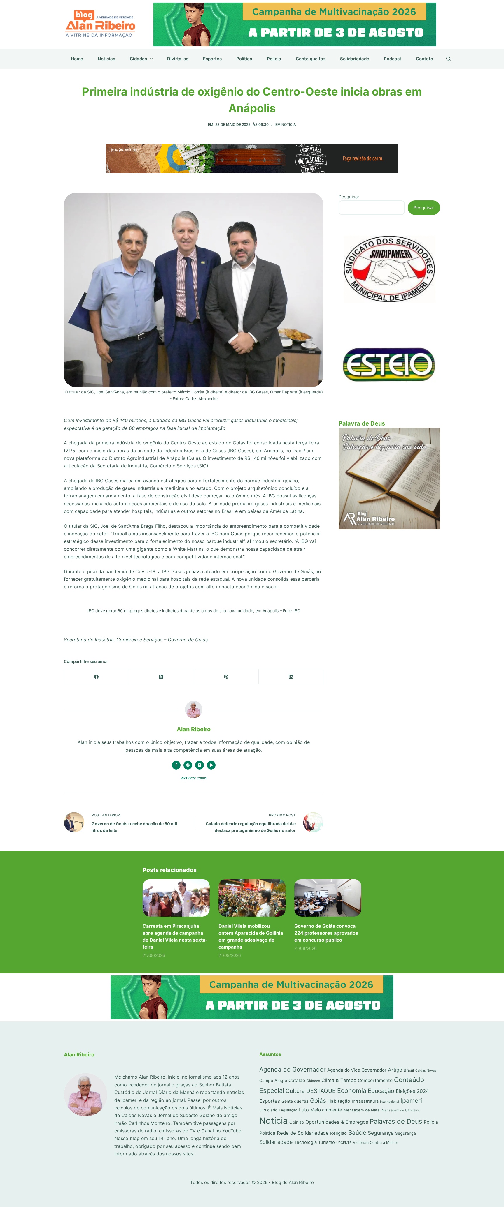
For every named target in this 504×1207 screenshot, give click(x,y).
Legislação (288, 1110)
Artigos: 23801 (193, 778)
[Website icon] (187, 765)
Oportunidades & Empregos (336, 1122)
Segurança (381, 1133)
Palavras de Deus (396, 1121)
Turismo (326, 1142)
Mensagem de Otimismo (401, 1110)
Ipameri (411, 1100)
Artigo (395, 1070)
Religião (338, 1133)
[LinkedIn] (291, 676)
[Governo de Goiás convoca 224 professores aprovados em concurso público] (327, 898)
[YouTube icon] (211, 765)
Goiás (318, 1100)
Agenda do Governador (292, 1069)
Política (244, 58)
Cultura (295, 1090)
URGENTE (343, 1143)
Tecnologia (305, 1142)
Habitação (339, 1101)
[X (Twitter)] (161, 676)
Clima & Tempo (338, 1080)
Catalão (296, 1080)
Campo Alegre (273, 1080)
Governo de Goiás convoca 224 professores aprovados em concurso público (326, 933)
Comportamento (375, 1080)
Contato (424, 58)
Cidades (138, 58)
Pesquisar (349, 197)
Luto (304, 1110)
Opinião (296, 1122)
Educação (381, 1090)
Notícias (106, 58)
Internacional (389, 1102)
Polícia (274, 58)
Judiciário (268, 1110)
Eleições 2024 (412, 1091)
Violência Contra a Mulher (375, 1142)
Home (77, 58)
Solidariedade (354, 58)
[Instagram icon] (199, 765)
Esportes (212, 58)
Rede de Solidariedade (303, 1133)
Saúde (357, 1132)
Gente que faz (311, 58)
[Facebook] (96, 676)
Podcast (392, 58)
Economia (351, 1090)
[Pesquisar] (448, 59)
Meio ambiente (326, 1110)
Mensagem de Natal (362, 1110)
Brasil (409, 1070)
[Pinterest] (226, 676)
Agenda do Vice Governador (356, 1070)
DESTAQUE (321, 1090)
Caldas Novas (425, 1070)
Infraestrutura (365, 1101)
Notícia (288, 124)
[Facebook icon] (176, 765)
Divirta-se (177, 58)
